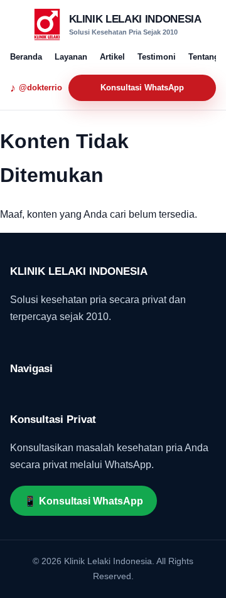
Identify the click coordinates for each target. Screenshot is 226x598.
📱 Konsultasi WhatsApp (83, 501)
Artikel (112, 56)
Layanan (71, 56)
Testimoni (156, 56)
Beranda (26, 56)
